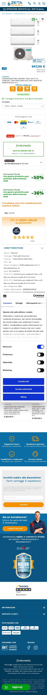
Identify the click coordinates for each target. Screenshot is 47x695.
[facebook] (30, 648)
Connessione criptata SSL (11, 446)
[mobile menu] (4, 3)
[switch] (40, 355)
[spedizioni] (35, 439)
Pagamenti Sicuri (11, 444)
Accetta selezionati (23, 389)
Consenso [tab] (7, 303)
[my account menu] (39, 3)
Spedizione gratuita (35, 444)
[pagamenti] (11, 439)
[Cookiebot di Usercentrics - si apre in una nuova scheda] (33, 296)
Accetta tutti (23, 381)
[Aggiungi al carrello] (16, 687)
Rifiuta (23, 397)
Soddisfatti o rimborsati (12, 459)
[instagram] (37, 648)
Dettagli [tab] (19, 303)
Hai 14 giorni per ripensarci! (12, 461)
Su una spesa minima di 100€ (35, 446)
